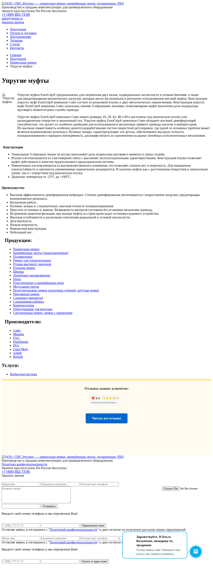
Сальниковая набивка (28, 301)
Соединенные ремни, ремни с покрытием (42, 313)
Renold (18, 356)
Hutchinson (20, 341)
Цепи (17, 279)
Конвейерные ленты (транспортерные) (40, 253)
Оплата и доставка (23, 33)
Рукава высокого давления (32, 264)
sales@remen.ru (12, 18)
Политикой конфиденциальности (73, 529)
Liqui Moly (20, 349)
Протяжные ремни (26, 294)
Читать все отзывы (106, 418)
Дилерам (16, 40)
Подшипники (22, 256)
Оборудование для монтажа (32, 309)
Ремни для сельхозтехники (32, 260)
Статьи (15, 44)
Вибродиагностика (23, 374)
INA (16, 345)
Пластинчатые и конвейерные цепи (38, 283)
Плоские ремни (24, 268)
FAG (16, 338)
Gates (17, 330)
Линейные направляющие (31, 275)
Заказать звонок (13, 22)
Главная (15, 55)
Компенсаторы (23, 305)
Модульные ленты (26, 286)
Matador (18, 334)
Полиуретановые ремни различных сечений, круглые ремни (56, 290)
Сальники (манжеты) (28, 298)
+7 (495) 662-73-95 (16, 14)
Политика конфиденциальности (24, 464)
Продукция (18, 29)
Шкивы (18, 271)
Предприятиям (20, 36)
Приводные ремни (23, 62)
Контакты (17, 48)
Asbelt (17, 353)
